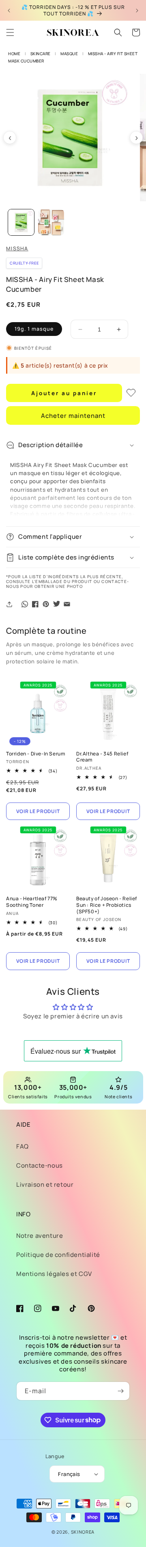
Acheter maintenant (73, 415)
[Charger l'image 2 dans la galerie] (51, 222)
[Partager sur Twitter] (56, 604)
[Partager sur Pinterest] (46, 604)
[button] (10, 32)
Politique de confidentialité (58, 1254)
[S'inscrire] (120, 1391)
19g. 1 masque (34, 328)
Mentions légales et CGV (54, 1273)
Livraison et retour (44, 1184)
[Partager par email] (67, 604)
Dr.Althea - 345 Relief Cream (102, 757)
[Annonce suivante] (137, 10)
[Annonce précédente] (9, 10)
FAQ (22, 1146)
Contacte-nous (39, 1165)
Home (14, 53)
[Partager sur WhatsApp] (24, 604)
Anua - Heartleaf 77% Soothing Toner (32, 901)
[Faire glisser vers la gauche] (9, 137)
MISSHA (17, 248)
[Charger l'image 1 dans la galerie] (21, 222)
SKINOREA (83, 1532)
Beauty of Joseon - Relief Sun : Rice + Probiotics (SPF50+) (106, 904)
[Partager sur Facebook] (35, 604)
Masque (69, 53)
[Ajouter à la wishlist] (131, 393)
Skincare (40, 53)
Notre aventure (39, 1235)
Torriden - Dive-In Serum (35, 754)
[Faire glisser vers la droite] (136, 137)
